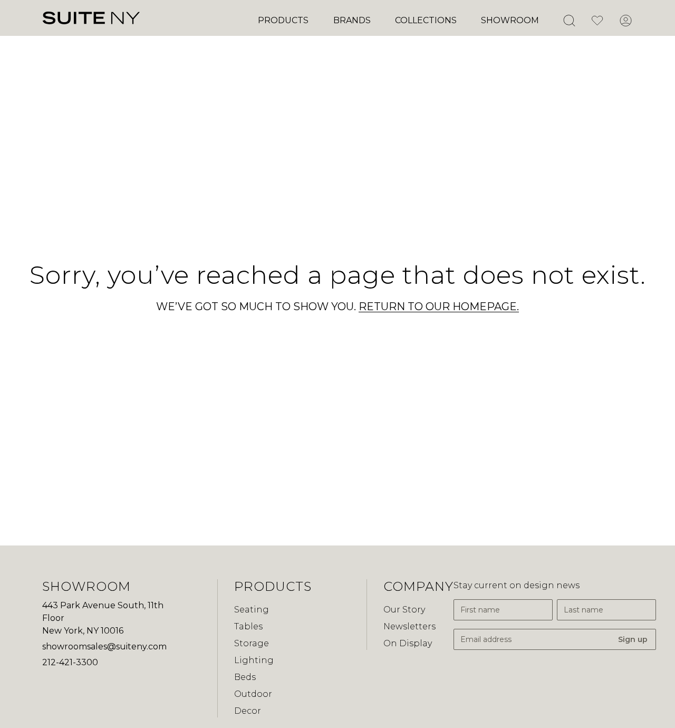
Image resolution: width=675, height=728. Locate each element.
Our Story (404, 610)
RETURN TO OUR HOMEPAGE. (439, 306)
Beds (245, 677)
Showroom (510, 20)
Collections (426, 20)
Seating (251, 610)
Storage (251, 643)
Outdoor (253, 694)
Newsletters (409, 626)
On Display (407, 643)
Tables (248, 626)
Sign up (633, 639)
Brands (352, 20)
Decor (247, 711)
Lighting (254, 660)
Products (283, 20)
